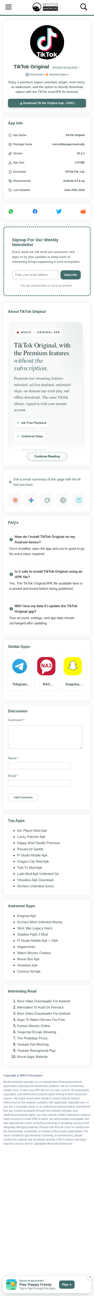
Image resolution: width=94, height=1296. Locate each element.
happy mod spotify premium (38, 843)
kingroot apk (26, 916)
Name (13, 758)
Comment (16, 720)
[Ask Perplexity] (79, 500)
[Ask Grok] (47, 500)
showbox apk (27, 965)
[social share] (11, 212)
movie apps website (32, 1057)
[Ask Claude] (15, 500)
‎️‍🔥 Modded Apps (55, 74)
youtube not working (33, 1044)
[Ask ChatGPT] (63, 500)
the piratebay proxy (32, 1038)
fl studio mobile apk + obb (37, 940)
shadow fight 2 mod (32, 934)
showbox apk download (35, 880)
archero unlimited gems (35, 886)
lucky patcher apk (31, 837)
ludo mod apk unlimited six (38, 874)
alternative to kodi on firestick (40, 1007)
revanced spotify (30, 849)
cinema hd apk (29, 971)
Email (13, 776)
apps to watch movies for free (41, 1020)
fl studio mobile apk (32, 855)
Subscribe (70, 274)
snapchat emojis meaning (36, 1032)
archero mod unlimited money (40, 922)
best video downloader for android (43, 1001)
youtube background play (36, 1050)
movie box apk (28, 959)
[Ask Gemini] (31, 500)
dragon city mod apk (33, 861)
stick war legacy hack (34, 928)
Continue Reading (47, 456)
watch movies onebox (34, 953)
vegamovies (26, 947)
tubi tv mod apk (29, 867)
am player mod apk (32, 830)
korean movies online (33, 1026)
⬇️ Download (33, 74)
